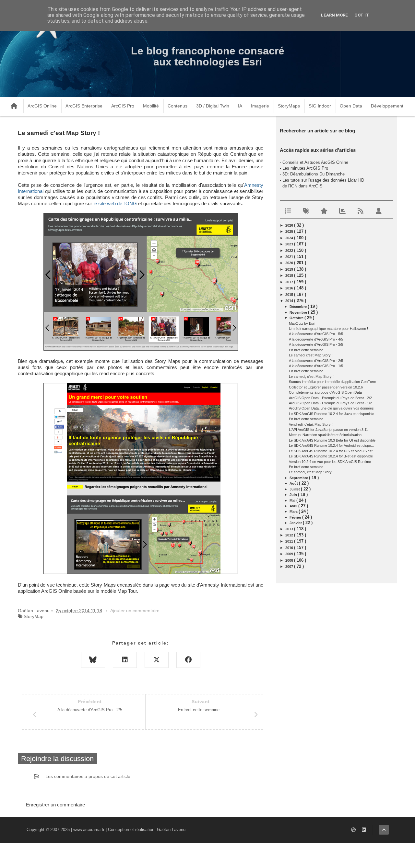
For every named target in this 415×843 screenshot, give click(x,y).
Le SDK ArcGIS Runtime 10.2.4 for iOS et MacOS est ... (332, 451)
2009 (289, 554)
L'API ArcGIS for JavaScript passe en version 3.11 (328, 430)
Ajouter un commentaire (135, 610)
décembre (299, 307)
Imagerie (260, 105)
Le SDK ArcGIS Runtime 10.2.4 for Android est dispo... (331, 445)
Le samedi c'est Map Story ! (311, 355)
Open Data (351, 105)
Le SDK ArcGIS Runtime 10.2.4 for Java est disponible (331, 414)
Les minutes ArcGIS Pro (305, 168)
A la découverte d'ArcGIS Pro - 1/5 (316, 366)
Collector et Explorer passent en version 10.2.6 (326, 387)
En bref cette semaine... (307, 350)
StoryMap (33, 616)
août (294, 483)
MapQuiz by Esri (302, 323)
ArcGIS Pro (122, 105)
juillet (295, 489)
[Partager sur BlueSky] (93, 660)
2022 (289, 251)
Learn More (334, 15)
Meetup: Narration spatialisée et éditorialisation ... (327, 435)
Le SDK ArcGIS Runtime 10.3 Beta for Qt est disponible (332, 440)
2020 (289, 263)
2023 (289, 244)
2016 (289, 288)
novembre (299, 312)
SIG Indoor (320, 105)
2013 (289, 529)
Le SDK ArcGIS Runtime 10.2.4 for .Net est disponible (331, 456)
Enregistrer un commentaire (55, 804)
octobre (297, 318)
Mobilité (151, 105)
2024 (289, 238)
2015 (289, 295)
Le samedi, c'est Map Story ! (311, 376)
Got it (361, 15)
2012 (289, 535)
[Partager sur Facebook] (188, 660)
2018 (289, 275)
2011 (289, 541)
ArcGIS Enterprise (83, 105)
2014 (289, 301)
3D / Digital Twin (212, 105)
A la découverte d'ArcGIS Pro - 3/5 (316, 344)
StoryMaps (289, 105)
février (296, 517)
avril (294, 506)
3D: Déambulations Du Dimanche (313, 174)
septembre (299, 478)
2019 (289, 269)
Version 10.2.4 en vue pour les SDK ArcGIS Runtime (330, 462)
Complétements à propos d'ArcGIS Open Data (325, 392)
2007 (289, 566)
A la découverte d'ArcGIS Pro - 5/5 (316, 334)
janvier (296, 523)
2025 (289, 231)
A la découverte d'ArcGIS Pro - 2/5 (316, 361)
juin (294, 495)
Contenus (177, 105)
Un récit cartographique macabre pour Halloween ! (328, 329)
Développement (387, 105)
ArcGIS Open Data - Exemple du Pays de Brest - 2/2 (330, 398)
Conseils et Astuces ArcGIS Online (315, 162)
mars (294, 511)
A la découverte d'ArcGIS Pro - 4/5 (316, 339)
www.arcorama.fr (88, 829)
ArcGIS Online (42, 105)
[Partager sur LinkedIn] (125, 660)
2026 (289, 225)
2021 (289, 257)
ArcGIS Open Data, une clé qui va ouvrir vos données (331, 408)
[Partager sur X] (157, 660)
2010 (289, 548)
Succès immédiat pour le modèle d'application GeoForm (332, 382)
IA (240, 105)
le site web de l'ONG (115, 203)
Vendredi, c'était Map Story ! (311, 424)
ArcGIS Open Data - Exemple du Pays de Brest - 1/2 (330, 403)
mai (293, 500)
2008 (289, 560)
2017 (289, 282)
